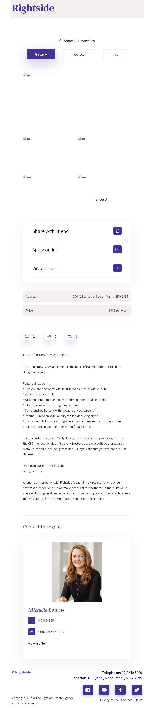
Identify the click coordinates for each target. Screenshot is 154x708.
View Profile (36, 643)
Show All (102, 199)
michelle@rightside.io (51, 632)
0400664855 (45, 620)
